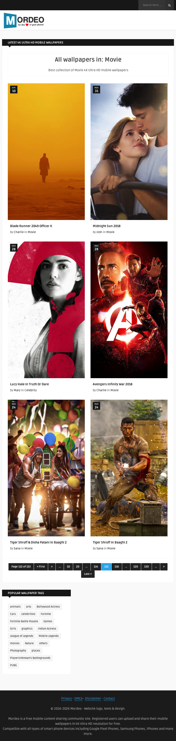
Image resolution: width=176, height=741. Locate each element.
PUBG (13, 665)
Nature (29, 643)
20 (77, 566)
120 (135, 566)
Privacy (66, 698)
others (43, 643)
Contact (109, 698)
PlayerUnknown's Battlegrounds (30, 658)
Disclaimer (93, 698)
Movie (32, 232)
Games (48, 621)
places (36, 650)
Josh (99, 232)
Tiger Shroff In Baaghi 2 (110, 542)
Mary (17, 390)
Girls (13, 628)
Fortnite (46, 614)
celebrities (28, 614)
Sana (99, 548)
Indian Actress (47, 628)
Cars (13, 614)
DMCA (78, 698)
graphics (27, 628)
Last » (88, 574)
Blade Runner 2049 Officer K (31, 226)
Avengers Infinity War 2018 (112, 384)
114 (96, 566)
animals (15, 606)
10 (68, 566)
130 (146, 566)
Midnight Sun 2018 (107, 226)
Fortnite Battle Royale (24, 621)
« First (41, 566)
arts (28, 606)
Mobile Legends (49, 636)
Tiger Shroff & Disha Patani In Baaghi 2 (38, 542)
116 (117, 566)
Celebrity (31, 390)
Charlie (19, 232)
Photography (18, 650)
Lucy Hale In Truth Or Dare (29, 384)
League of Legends (21, 636)
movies (14, 643)
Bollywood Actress (48, 606)
